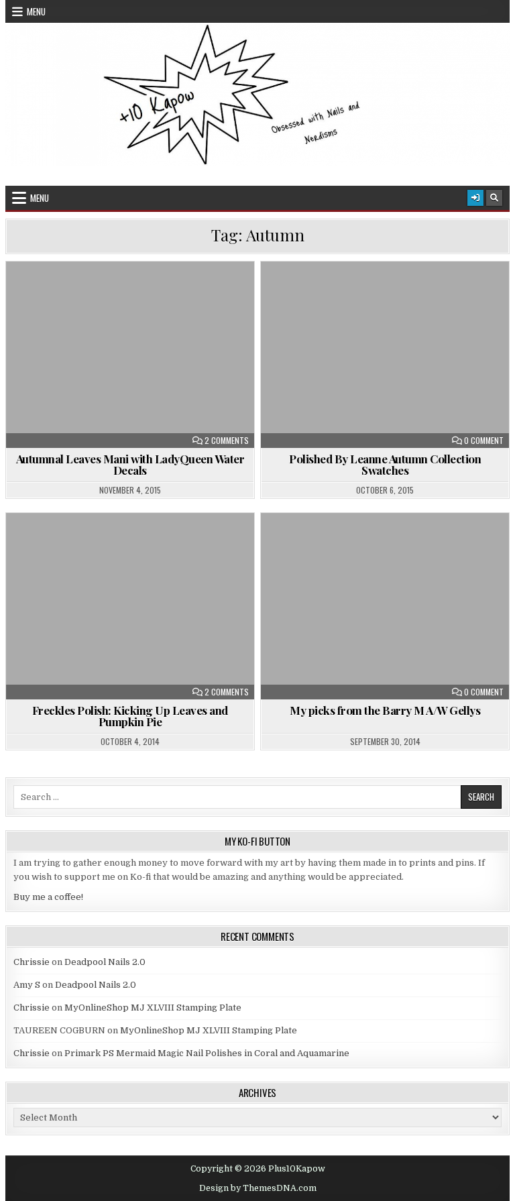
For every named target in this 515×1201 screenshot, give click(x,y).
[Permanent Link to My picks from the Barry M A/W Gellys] (385, 606)
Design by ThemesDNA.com (258, 1188)
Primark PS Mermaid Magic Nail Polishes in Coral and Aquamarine (206, 1053)
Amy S (26, 985)
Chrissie (31, 962)
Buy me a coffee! (48, 897)
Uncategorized (136, 294)
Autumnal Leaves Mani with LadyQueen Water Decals (130, 464)
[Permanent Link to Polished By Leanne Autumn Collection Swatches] (385, 355)
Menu (36, 11)
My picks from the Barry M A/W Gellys (385, 710)
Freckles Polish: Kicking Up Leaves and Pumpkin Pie (130, 716)
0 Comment (484, 441)
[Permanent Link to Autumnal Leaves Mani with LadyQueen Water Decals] (130, 355)
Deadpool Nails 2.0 (105, 962)
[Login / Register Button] (475, 198)
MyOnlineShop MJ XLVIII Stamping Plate (152, 1008)
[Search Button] (494, 198)
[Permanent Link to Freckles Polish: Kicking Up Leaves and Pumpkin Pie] (130, 606)
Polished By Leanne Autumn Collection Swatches (385, 464)
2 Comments (227, 441)
